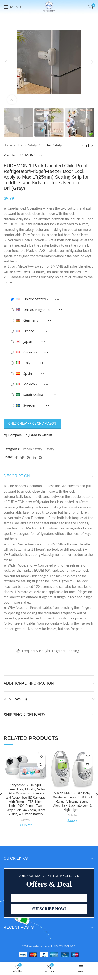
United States (34, 298)
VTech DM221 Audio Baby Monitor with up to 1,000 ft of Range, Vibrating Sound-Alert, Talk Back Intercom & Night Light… (72, 801)
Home (8, 145)
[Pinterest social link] (28, 458)
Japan (27, 341)
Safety (33, 145)
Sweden (29, 405)
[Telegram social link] (40, 458)
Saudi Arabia (33, 394)
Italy (26, 362)
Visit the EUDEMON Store (23, 155)
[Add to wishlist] (41, 756)
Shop (20, 145)
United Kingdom (36, 309)
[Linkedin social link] (34, 458)
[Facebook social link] (16, 458)
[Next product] (92, 145)
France (28, 330)
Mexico (29, 384)
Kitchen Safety (52, 145)
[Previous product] (82, 145)
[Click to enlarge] (12, 99)
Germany (30, 320)
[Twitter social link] (22, 458)
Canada (29, 352)
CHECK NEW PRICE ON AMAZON (32, 423)
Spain (27, 373)
